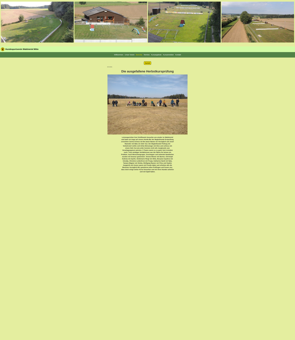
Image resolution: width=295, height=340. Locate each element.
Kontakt (178, 55)
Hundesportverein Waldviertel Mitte (21, 49)
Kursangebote (156, 55)
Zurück (147, 63)
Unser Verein (129, 55)
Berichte (139, 55)
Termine (147, 55)
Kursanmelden (168, 55)
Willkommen (118, 55)
